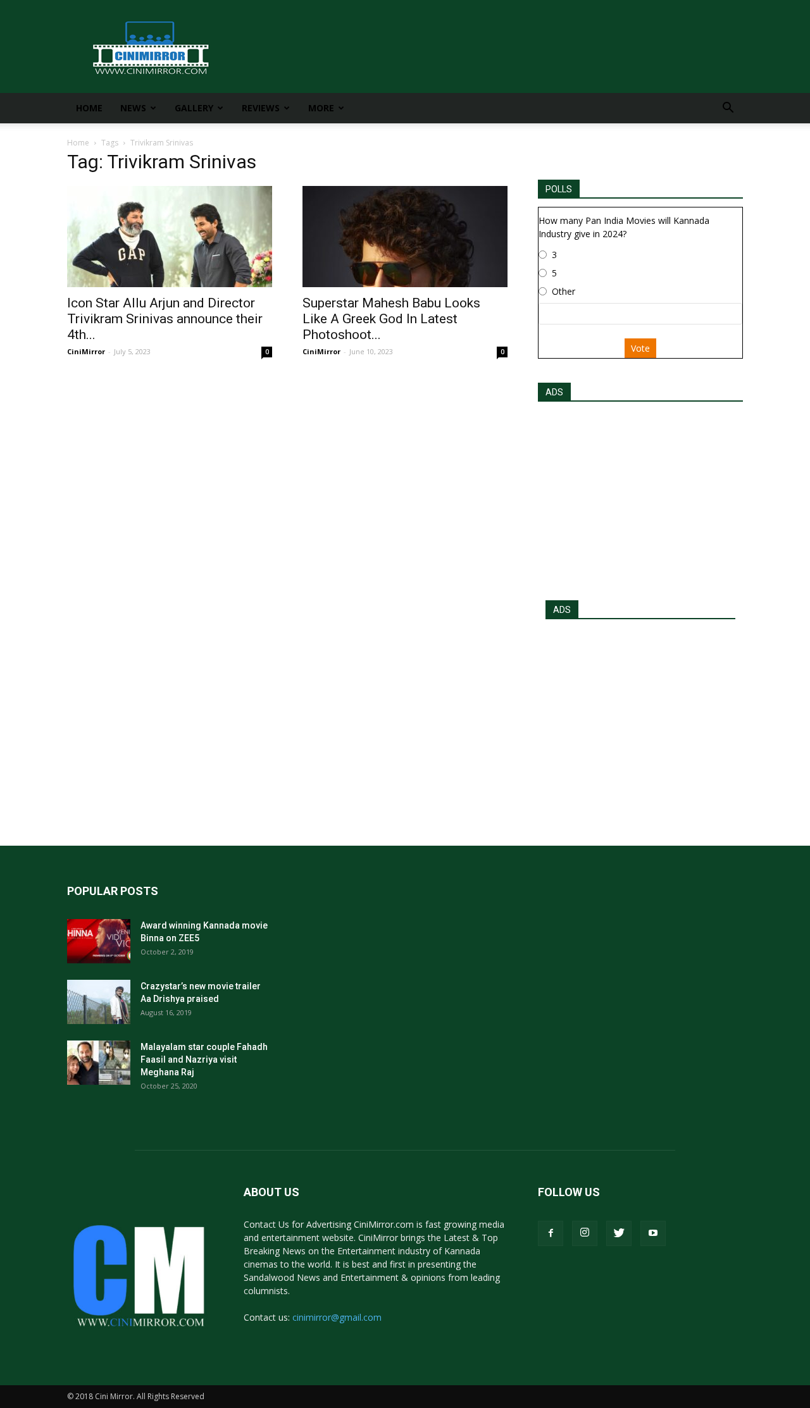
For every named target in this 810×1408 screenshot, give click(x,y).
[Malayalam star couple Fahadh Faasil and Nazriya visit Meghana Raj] (98, 1063)
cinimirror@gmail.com (337, 1317)
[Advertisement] (640, 497)
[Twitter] (619, 1233)
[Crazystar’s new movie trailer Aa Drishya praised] (98, 1002)
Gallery (194, 108)
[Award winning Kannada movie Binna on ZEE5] (98, 941)
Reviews (261, 108)
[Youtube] (653, 1233)
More (321, 108)
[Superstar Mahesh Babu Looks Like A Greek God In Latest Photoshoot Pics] (405, 236)
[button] (728, 109)
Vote (640, 348)
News (133, 108)
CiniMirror (86, 351)
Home (89, 108)
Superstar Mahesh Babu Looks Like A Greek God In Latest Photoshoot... (391, 318)
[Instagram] (584, 1233)
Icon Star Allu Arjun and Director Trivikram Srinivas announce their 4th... (165, 318)
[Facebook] (550, 1233)
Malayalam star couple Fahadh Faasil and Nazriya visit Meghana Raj (204, 1059)
